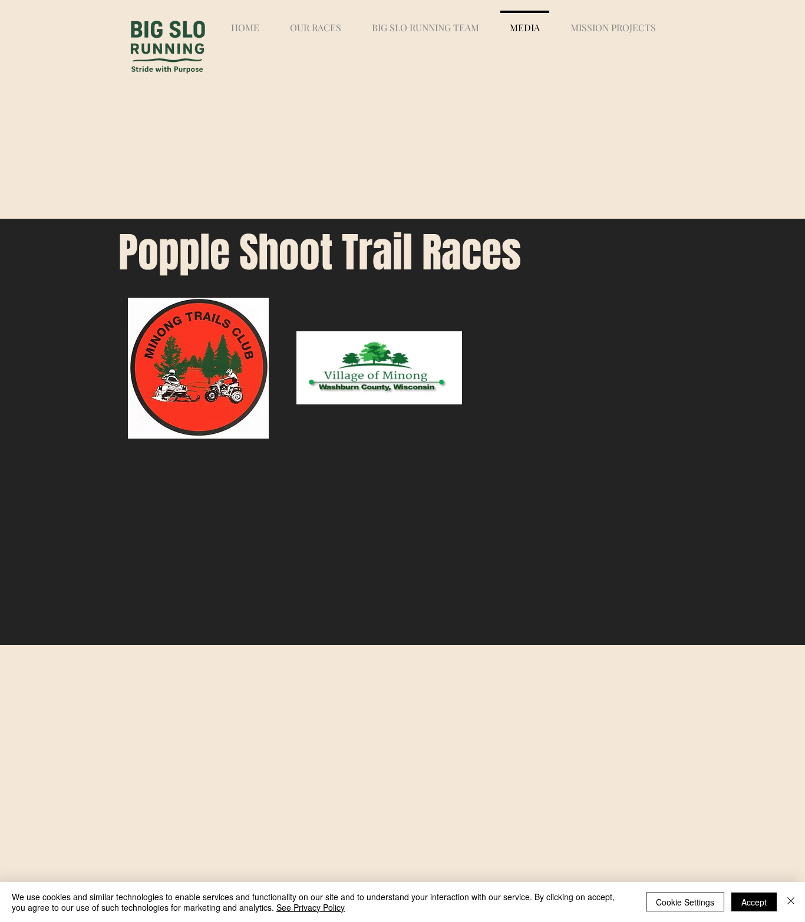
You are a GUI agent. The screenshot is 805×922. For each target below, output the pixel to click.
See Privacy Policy (310, 907)
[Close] (791, 902)
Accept (754, 902)
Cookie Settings (685, 902)
